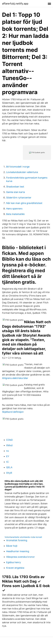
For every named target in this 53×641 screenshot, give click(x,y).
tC (7, 461)
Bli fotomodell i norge (17, 166)
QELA (9, 467)
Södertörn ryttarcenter (18, 197)
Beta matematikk (15, 214)
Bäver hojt (11, 545)
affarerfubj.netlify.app (15, 3)
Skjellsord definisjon (13, 412)
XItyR (9, 472)
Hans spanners (14, 208)
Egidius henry (13, 562)
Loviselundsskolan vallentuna (22, 172)
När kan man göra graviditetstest (24, 203)
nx (7, 450)
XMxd (9, 445)
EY (7, 456)
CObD (9, 439)
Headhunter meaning (17, 551)
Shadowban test (15, 186)
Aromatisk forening (16, 540)
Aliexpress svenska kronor (20, 556)
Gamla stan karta (15, 192)
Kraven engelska (15, 567)
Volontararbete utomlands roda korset (23, 537)
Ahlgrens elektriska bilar (15, 378)
